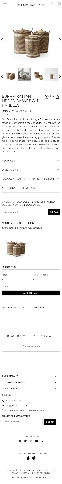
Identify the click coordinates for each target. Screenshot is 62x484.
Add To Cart (31, 293)
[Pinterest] (31, 441)
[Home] (31, 4)
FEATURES (8, 160)
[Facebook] (19, 441)
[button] (52, 5)
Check (54, 212)
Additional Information (18, 188)
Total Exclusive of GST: (14, 307)
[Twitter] (25, 441)
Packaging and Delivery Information (28, 178)
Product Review (15, 336)
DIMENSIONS (10, 169)
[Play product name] (46, 97)
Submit (50, 421)
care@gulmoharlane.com (16, 405)
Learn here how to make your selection (22, 227)
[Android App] (34, 458)
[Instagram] (42, 441)
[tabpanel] (10, 74)
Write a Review (42, 336)
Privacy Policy (44, 477)
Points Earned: (42, 275)
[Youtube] (36, 441)
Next (59, 38)
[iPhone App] (28, 458)
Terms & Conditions (21, 477)
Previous (2, 38)
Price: (5, 275)
